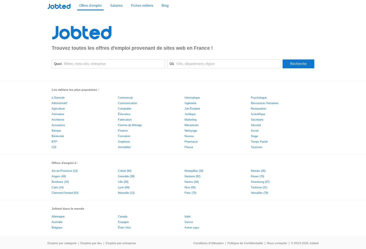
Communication (127, 103)
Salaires (116, 5)
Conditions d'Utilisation (208, 243)
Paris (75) (190, 192)
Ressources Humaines (265, 103)
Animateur (58, 114)
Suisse (188, 222)
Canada (122, 216)
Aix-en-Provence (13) (65, 170)
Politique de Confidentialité (245, 243)
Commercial (125, 97)
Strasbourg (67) (260, 181)
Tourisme (256, 147)
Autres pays (191, 227)
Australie (57, 222)
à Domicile (58, 97)
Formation (124, 136)
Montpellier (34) (193, 170)
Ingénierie (190, 103)
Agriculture (58, 108)
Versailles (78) (259, 192)
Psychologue (259, 97)
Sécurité (256, 125)
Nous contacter (277, 243)
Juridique (189, 114)
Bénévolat (58, 136)
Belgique (57, 227)
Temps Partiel (259, 141)
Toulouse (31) (259, 187)
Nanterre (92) (192, 176)
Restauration (258, 108)
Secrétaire (257, 119)
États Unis (124, 227)
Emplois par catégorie (62, 243)
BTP (54, 141)
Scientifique (258, 114)
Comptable (124, 108)
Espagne (123, 222)
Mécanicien (191, 125)
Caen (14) (58, 187)
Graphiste (124, 141)
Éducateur (124, 114)
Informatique (192, 97)
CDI (54, 147)
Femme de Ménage (130, 125)
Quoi (58, 64)
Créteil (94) (124, 170)
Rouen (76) (257, 176)
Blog (165, 5)
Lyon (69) (123, 187)
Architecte (58, 119)
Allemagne (58, 216)
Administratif (59, 103)
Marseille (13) (126, 192)
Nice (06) (189, 187)
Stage (254, 136)
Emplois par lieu (91, 243)
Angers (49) (59, 176)
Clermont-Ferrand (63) (65, 192)
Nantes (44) (191, 181)
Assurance (58, 125)
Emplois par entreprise (121, 243)
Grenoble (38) (126, 176)
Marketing (190, 119)
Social (254, 130)
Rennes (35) (258, 170)
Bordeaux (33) (60, 181)
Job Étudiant (192, 108)
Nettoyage (190, 130)
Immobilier (124, 147)
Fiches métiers (142, 5)
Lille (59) (123, 181)
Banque (56, 130)
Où (171, 64)
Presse (188, 147)
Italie (187, 216)
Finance (123, 130)
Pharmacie (191, 141)
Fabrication (125, 119)
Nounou (189, 136)
